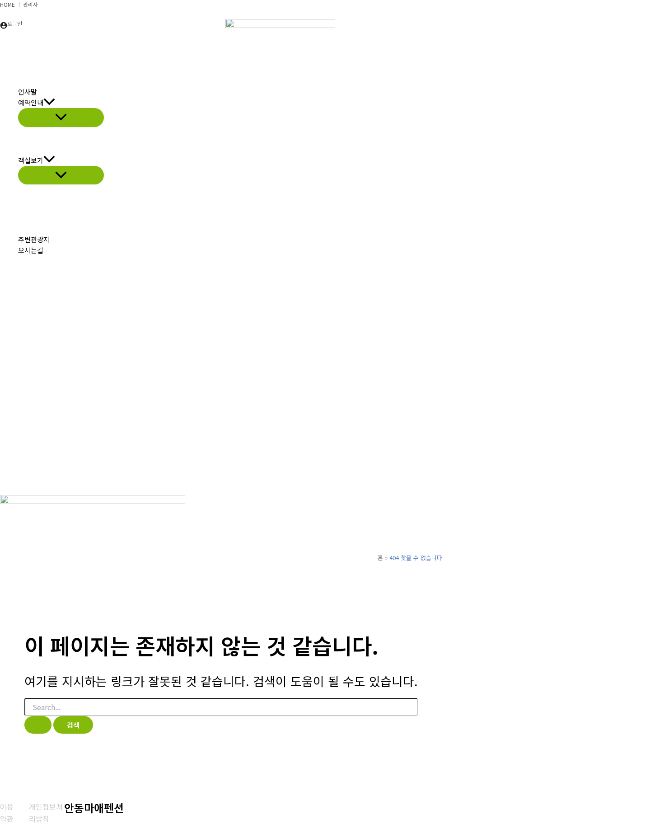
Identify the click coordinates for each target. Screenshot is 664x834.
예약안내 (30, 102)
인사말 (27, 91)
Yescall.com (598, 819)
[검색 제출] (37, 725)
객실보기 (30, 160)
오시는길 (30, 250)
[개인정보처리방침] (46, 813)
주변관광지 (34, 239)
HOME (7, 4)
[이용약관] (9, 813)
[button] (49, 102)
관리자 (30, 4)
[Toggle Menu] (61, 117)
